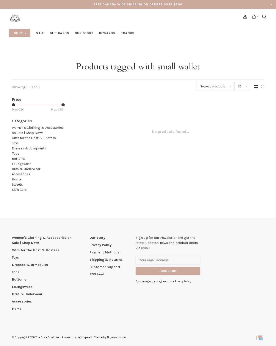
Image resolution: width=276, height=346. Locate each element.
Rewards (107, 33)
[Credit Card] (260, 339)
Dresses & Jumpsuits (29, 148)
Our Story (84, 33)
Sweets (17, 184)
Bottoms (18, 159)
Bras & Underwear (26, 169)
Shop (19, 33)
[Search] (264, 17)
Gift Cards (59, 33)
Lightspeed (84, 337)
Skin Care (19, 190)
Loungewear (21, 164)
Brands (127, 33)
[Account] (245, 17)
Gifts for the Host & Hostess (34, 138)
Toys (15, 143)
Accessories (21, 174)
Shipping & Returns (106, 260)
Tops (15, 153)
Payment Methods (104, 252)
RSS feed (96, 274)
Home (16, 179)
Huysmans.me (116, 337)
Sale (40, 33)
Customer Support (104, 267)
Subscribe (167, 271)
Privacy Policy (100, 245)
